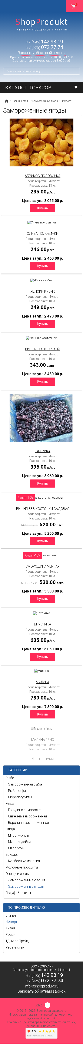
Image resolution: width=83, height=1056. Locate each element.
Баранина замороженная (28, 823)
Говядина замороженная (28, 810)
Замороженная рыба (25, 784)
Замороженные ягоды (26, 886)
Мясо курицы (18, 835)
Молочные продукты (22, 867)
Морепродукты (20, 797)
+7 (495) (44, 42)
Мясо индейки (19, 842)
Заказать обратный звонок (42, 52)
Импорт (11, 922)
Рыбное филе (18, 791)
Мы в (39, 1005)
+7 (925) (44, 47)
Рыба (10, 778)
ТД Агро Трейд (17, 941)
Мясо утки (16, 848)
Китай (10, 928)
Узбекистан (15, 947)
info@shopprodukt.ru (42, 986)
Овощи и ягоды (17, 874)
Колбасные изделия (24, 861)
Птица (10, 829)
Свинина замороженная (27, 816)
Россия (11, 935)
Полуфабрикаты (18, 893)
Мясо (10, 803)
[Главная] (6, 101)
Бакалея (12, 855)
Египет (11, 915)
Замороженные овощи (26, 880)
